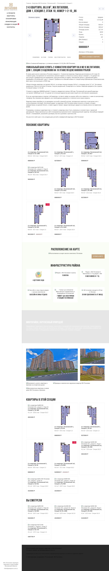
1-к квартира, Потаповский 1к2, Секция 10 (64, 510)
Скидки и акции (11, 24)
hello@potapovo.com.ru (47, 550)
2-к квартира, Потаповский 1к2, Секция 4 (64, 189)
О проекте (11, 13)
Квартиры (11, 16)
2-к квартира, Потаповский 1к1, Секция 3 (91, 189)
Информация (11, 21)
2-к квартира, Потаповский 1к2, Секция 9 (38, 152)
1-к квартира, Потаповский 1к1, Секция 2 (38, 409)
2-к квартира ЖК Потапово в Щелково (103, 8)
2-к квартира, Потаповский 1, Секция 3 (64, 152)
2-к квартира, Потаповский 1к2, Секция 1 (91, 152)
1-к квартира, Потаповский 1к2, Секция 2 (38, 483)
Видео (69, 57)
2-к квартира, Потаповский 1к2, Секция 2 (64, 464)
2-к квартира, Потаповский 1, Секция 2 (64, 427)
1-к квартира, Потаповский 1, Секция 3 (37, 528)
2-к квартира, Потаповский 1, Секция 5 (37, 226)
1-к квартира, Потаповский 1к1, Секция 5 (91, 510)
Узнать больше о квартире (91, 57)
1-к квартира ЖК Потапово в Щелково (99, 8)
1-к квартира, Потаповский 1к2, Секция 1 (38, 510)
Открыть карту (98, 256)
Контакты (11, 27)
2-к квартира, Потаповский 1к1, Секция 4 (38, 171)
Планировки (11, 18)
